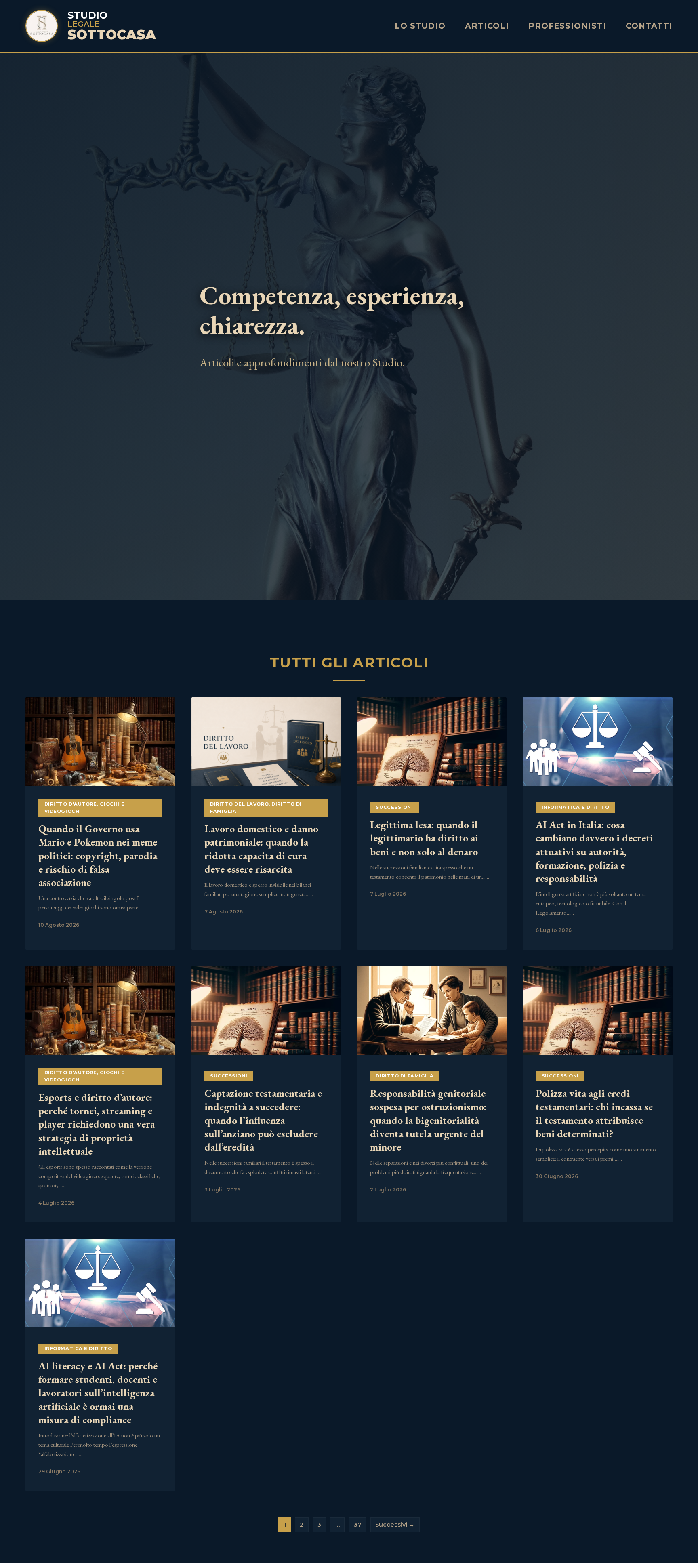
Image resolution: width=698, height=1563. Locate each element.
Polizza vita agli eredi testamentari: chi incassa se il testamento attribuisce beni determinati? (594, 1113)
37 (358, 1524)
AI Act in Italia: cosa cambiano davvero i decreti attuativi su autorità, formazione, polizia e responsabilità (594, 851)
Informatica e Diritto (576, 807)
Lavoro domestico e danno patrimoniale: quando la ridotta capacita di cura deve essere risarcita (261, 849)
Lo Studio (420, 26)
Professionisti (567, 26)
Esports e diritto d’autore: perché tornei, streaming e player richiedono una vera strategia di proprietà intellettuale (96, 1124)
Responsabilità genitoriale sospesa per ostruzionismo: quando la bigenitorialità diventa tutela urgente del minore (428, 1120)
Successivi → (394, 1524)
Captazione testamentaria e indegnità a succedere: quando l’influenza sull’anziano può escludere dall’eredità (263, 1120)
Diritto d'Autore (70, 804)
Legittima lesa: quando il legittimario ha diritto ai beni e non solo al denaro (424, 838)
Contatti (649, 26)
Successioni (394, 807)
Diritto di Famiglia (405, 1076)
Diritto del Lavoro (239, 804)
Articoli (487, 26)
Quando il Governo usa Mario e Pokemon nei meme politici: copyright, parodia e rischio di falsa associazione (97, 855)
